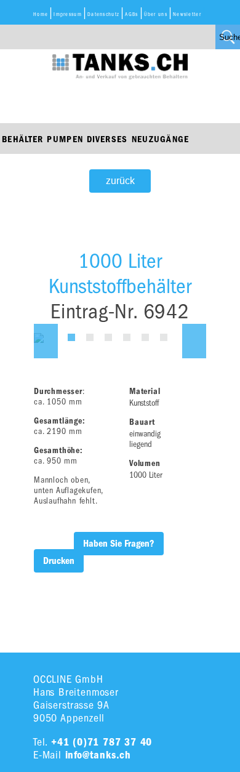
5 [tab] (145, 337)
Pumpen (65, 139)
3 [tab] (108, 337)
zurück (120, 180)
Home (40, 14)
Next (194, 341)
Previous (46, 341)
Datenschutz (103, 14)
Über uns (155, 14)
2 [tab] (90, 337)
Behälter (22, 139)
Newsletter (187, 14)
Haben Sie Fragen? (118, 543)
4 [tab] (126, 337)
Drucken (58, 560)
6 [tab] (163, 337)
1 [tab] (71, 337)
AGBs (131, 14)
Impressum (68, 14)
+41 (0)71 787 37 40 (101, 742)
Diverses (107, 139)
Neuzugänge (161, 139)
